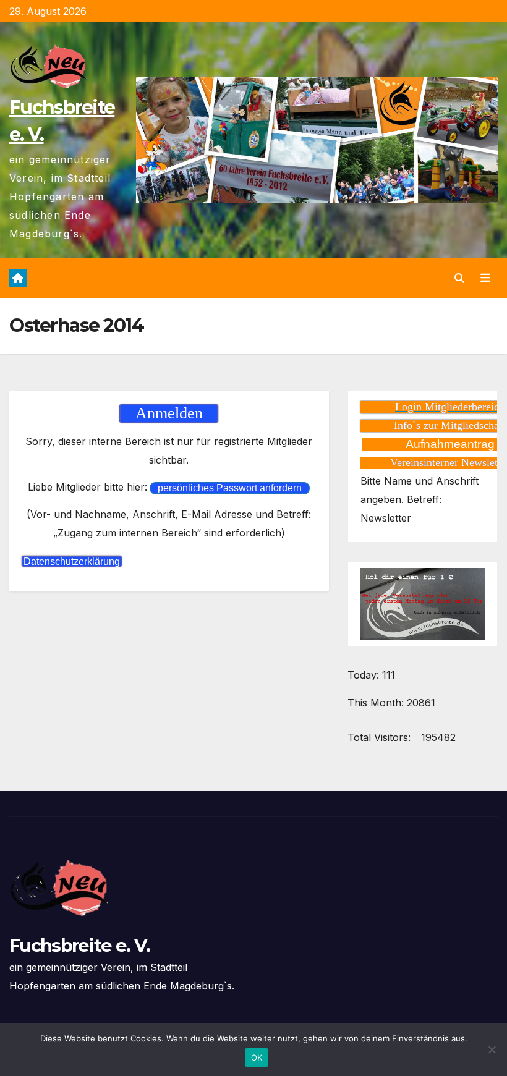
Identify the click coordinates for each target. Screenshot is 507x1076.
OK (257, 1057)
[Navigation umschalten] (485, 278)
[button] (459, 278)
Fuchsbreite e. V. (79, 945)
